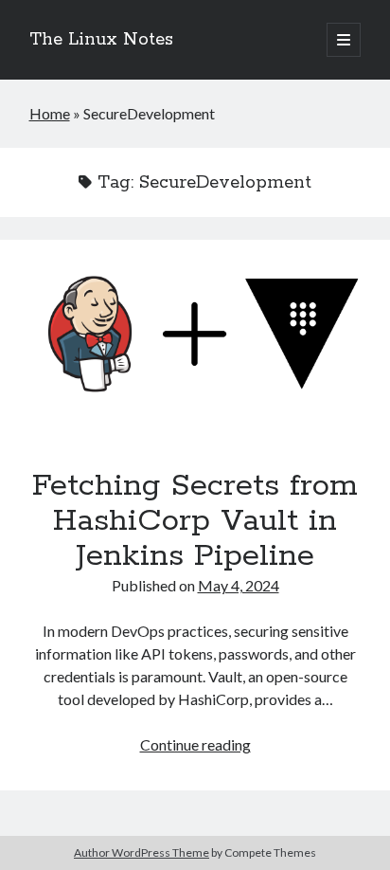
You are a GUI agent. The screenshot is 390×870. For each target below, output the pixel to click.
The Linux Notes (101, 39)
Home (49, 113)
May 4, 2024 (238, 585)
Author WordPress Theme (141, 852)
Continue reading (195, 744)
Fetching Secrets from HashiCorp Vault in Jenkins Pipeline (195, 337)
